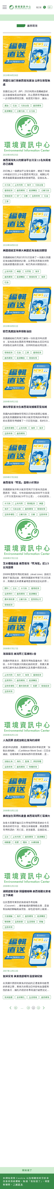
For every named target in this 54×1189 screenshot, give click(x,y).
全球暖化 (21, 997)
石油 (15, 105)
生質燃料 (8, 593)
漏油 (6, 105)
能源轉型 (8, 111)
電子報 (38, 7)
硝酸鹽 (7, 842)
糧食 (25, 842)
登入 (50, 7)
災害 (26, 195)
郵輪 (41, 921)
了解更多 (18, 1184)
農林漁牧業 (9, 599)
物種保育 (33, 766)
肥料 (6, 588)
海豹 (19, 761)
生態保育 (36, 195)
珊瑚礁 (7, 921)
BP (18, 195)
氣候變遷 (8, 997)
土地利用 (19, 184)
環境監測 (31, 503)
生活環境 (31, 921)
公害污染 (21, 111)
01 (16, 1008)
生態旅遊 (19, 921)
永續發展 (35, 842)
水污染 (32, 111)
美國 (19, 271)
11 (33, 1008)
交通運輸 (8, 916)
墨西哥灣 (37, 105)
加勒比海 (8, 761)
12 (38, 1008)
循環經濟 (8, 190)
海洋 (29, 184)
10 (28, 1008)
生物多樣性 (9, 427)
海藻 (27, 674)
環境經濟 (8, 195)
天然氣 (28, 271)
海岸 (43, 276)
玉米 (15, 588)
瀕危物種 (37, 761)
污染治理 (25, 105)
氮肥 (35, 685)
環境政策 (33, 276)
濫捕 (27, 761)
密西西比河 (36, 599)
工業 (6, 201)
